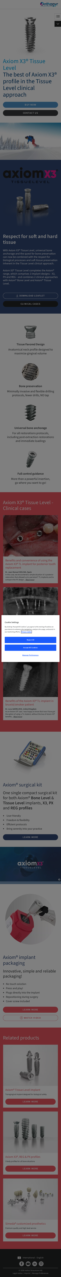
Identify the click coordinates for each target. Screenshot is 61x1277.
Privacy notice (26, 631)
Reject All (30, 640)
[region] (30, 638)
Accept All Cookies (30, 647)
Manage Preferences (30, 655)
